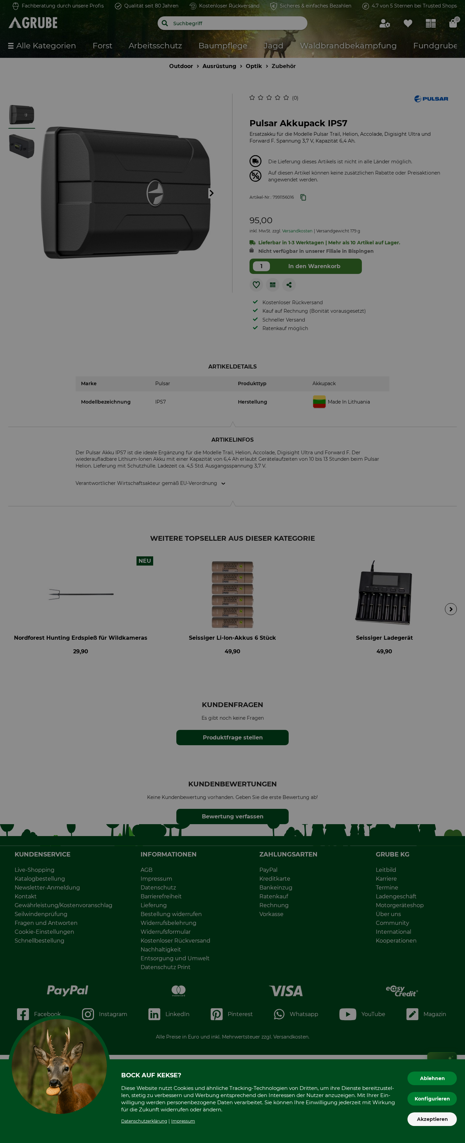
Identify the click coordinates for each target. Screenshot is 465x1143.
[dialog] (232, 571)
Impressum (183, 1121)
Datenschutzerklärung (144, 1121)
